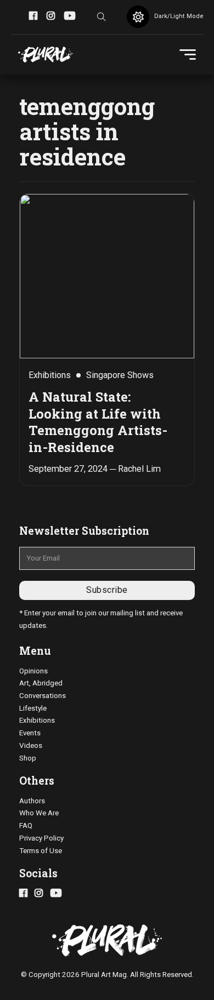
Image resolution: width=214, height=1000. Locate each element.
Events (30, 733)
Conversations (42, 696)
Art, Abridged (41, 683)
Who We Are (39, 813)
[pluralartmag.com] (45, 54)
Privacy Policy (41, 838)
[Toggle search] (101, 17)
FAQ (25, 825)
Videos (30, 745)
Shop (27, 758)
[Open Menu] (187, 54)
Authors (32, 801)
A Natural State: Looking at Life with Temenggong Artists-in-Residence (98, 421)
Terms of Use (40, 851)
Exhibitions (37, 720)
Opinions (33, 671)
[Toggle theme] (138, 16)
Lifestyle (33, 708)
